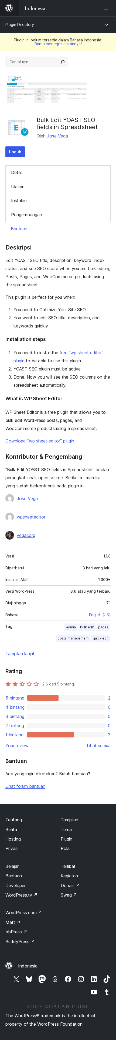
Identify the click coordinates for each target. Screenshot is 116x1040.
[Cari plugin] (62, 62)
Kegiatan (69, 875)
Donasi (70, 885)
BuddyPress (20, 941)
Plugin (66, 839)
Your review (17, 745)
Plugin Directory (19, 24)
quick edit (100, 638)
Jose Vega (57, 136)
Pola (65, 848)
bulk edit (87, 627)
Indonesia (27, 966)
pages (103, 627)
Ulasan (18, 186)
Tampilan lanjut (20, 653)
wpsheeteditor (31, 517)
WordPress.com (23, 912)
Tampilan (69, 819)
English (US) (100, 614)
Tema (66, 829)
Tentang (13, 819)
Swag (69, 895)
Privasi (11, 848)
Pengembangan (26, 214)
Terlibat (68, 866)
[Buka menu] (107, 8)
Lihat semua (99, 745)
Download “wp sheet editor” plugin (39, 441)
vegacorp (26, 535)
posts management (72, 638)
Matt (13, 922)
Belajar (12, 866)
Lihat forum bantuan (25, 786)
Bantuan (19, 228)
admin (71, 627)
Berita (11, 829)
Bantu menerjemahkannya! (58, 43)
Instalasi (19, 200)
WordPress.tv (21, 895)
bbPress (16, 931)
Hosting (13, 839)
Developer (15, 885)
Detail (16, 172)
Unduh (15, 151)
